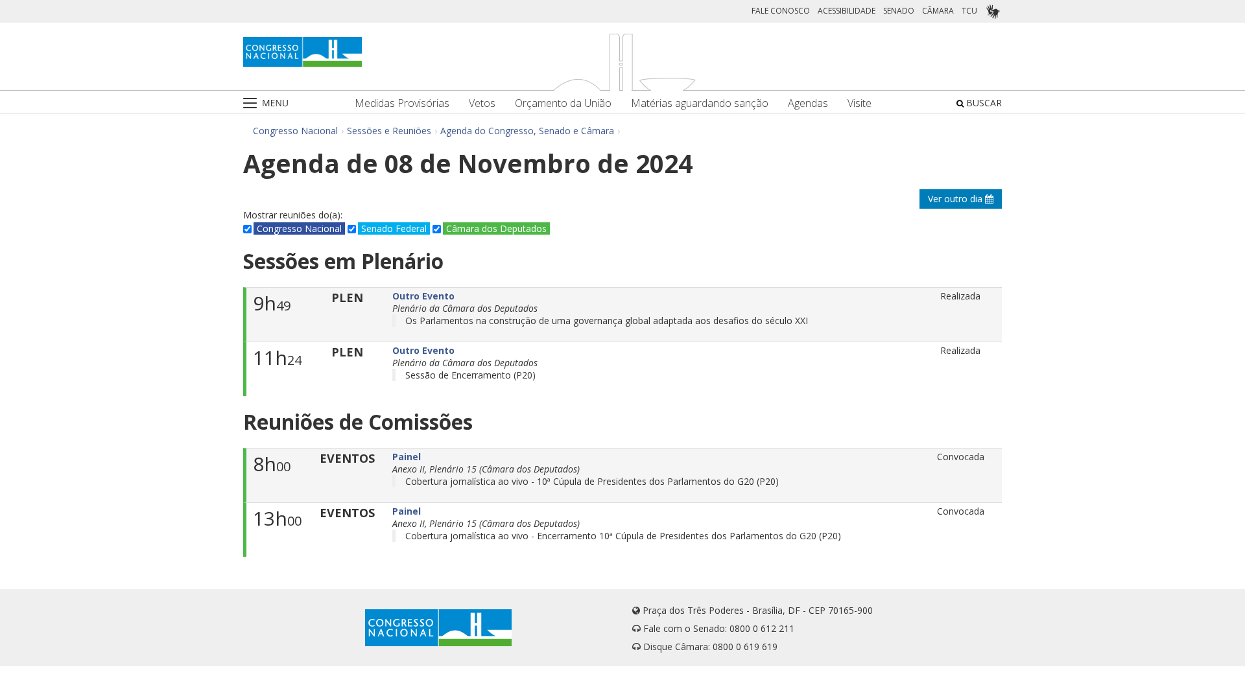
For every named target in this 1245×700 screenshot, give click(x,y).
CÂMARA (938, 10)
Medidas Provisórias (402, 103)
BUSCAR (983, 103)
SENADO (898, 10)
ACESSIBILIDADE (846, 10)
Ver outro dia (956, 198)
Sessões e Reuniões (389, 130)
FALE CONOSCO (781, 10)
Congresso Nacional (295, 130)
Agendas (808, 103)
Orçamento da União (563, 103)
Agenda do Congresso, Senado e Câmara (527, 130)
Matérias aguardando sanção (699, 103)
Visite (860, 103)
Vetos (482, 103)
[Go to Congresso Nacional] (302, 52)
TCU (969, 10)
